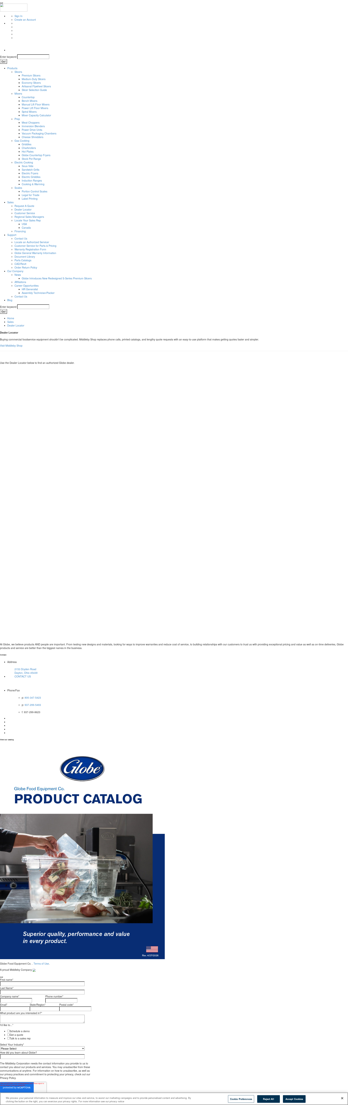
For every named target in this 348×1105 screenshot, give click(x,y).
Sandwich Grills (30, 169)
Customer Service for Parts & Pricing (35, 245)
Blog (9, 300)
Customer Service (24, 213)
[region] (174, 1098)
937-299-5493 (33, 705)
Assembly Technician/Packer (38, 293)
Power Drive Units (32, 130)
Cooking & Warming (33, 184)
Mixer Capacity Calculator (36, 115)
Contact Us (20, 238)
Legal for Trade (30, 195)
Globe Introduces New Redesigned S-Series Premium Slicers (57, 278)
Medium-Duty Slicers (33, 79)
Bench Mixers (29, 101)
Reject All (268, 1099)
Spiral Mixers (29, 111)
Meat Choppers (31, 122)
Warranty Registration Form (30, 249)
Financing (20, 231)
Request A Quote (24, 206)
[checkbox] (44, 1034)
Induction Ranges (32, 180)
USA (24, 224)
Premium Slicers (31, 75)
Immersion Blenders (33, 126)
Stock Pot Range (31, 159)
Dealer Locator (23, 209)
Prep (17, 119)
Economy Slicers (31, 82)
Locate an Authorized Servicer (31, 242)
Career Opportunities (26, 285)
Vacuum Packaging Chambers (39, 133)
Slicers (18, 72)
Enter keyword (8, 57)
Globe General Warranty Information (35, 253)
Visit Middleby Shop (11, 345)
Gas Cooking (21, 140)
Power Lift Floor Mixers (35, 108)
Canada (26, 227)
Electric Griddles (31, 177)
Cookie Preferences (241, 1099)
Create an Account (25, 19)
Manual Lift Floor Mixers (35, 104)
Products (12, 68)
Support (11, 235)
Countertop (28, 97)
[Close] (342, 1098)
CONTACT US (22, 676)
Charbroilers (29, 148)
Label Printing (30, 198)
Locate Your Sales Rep (27, 220)
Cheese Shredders (32, 137)
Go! (3, 61)
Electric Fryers (30, 173)
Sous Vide (27, 166)
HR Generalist (30, 289)
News (17, 274)
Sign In (18, 16)
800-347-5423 (33, 697)
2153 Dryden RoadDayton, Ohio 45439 (26, 671)
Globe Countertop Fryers (36, 155)
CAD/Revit (20, 264)
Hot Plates (28, 151)
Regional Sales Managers (29, 216)
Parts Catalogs (22, 260)
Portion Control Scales (34, 191)
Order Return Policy (25, 267)
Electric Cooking (23, 162)
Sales (10, 202)
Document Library (24, 256)
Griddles (26, 144)
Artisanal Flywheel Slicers (36, 86)
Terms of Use (41, 963)
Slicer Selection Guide (34, 90)
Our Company (15, 271)
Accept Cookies (294, 1099)
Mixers (18, 93)
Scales (18, 188)
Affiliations (20, 282)
